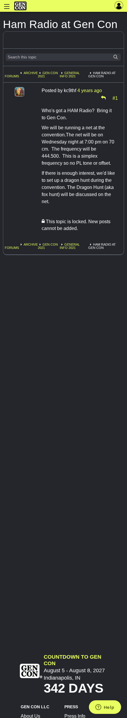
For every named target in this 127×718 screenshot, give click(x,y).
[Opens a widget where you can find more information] (105, 707)
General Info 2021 (70, 74)
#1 (115, 97)
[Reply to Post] (103, 97)
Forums (12, 76)
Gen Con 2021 (48, 74)
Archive (31, 73)
